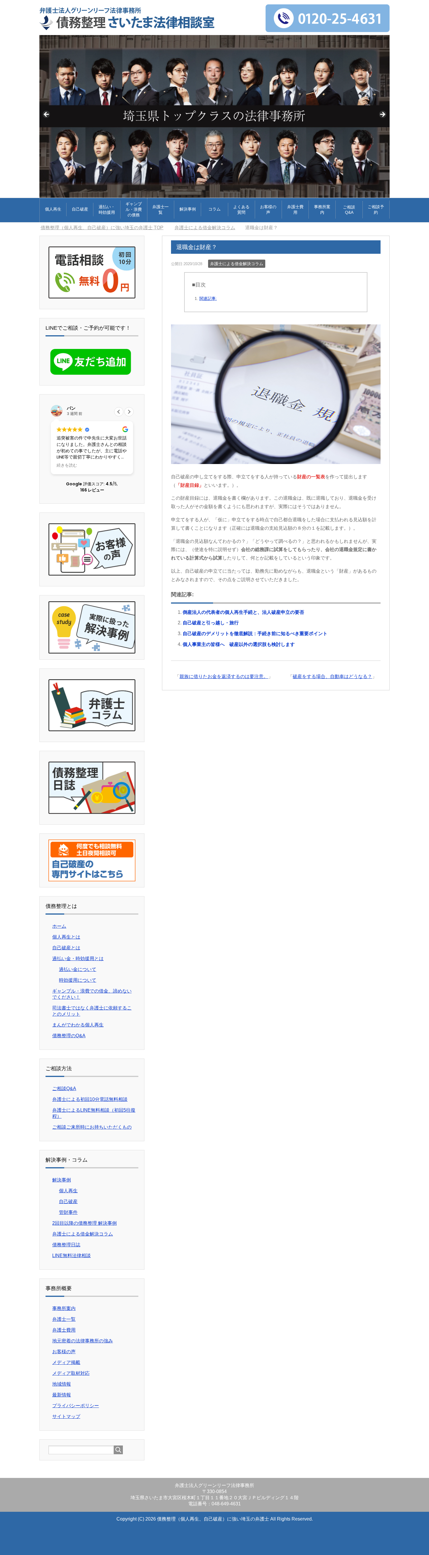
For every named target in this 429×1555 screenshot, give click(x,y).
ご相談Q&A (349, 210)
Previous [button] (46, 114)
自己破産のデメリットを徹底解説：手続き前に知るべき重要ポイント (255, 633)
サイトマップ (66, 1416)
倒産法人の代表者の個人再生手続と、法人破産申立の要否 (243, 612)
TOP (102, 227)
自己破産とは (66, 947)
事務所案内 (322, 209)
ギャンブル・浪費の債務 (133, 209)
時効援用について (77, 980)
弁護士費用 (295, 209)
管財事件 (68, 1212)
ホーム (59, 926)
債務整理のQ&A (69, 1035)
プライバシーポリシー (75, 1405)
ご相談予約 (376, 209)
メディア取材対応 (71, 1373)
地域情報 (61, 1384)
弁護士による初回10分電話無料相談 (90, 1099)
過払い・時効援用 (107, 209)
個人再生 (53, 209)
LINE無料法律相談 (71, 1255)
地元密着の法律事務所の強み (82, 1340)
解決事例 (187, 209)
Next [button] (382, 114)
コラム (214, 209)
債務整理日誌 (66, 1244)
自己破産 (80, 209)
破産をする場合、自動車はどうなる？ (332, 676)
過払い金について (77, 969)
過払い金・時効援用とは (78, 958)
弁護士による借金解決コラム (236, 263)
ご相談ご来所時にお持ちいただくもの (92, 1127)
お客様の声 (268, 209)
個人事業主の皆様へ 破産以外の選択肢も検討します (239, 644)
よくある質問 (241, 209)
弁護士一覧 (160, 209)
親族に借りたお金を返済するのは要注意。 (223, 676)
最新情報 (61, 1394)
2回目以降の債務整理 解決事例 (84, 1223)
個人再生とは (66, 936)
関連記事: (208, 298)
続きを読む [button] (67, 465)
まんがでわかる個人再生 (78, 1024)
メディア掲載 (66, 1362)
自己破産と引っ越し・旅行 (211, 622)
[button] (129, 411)
